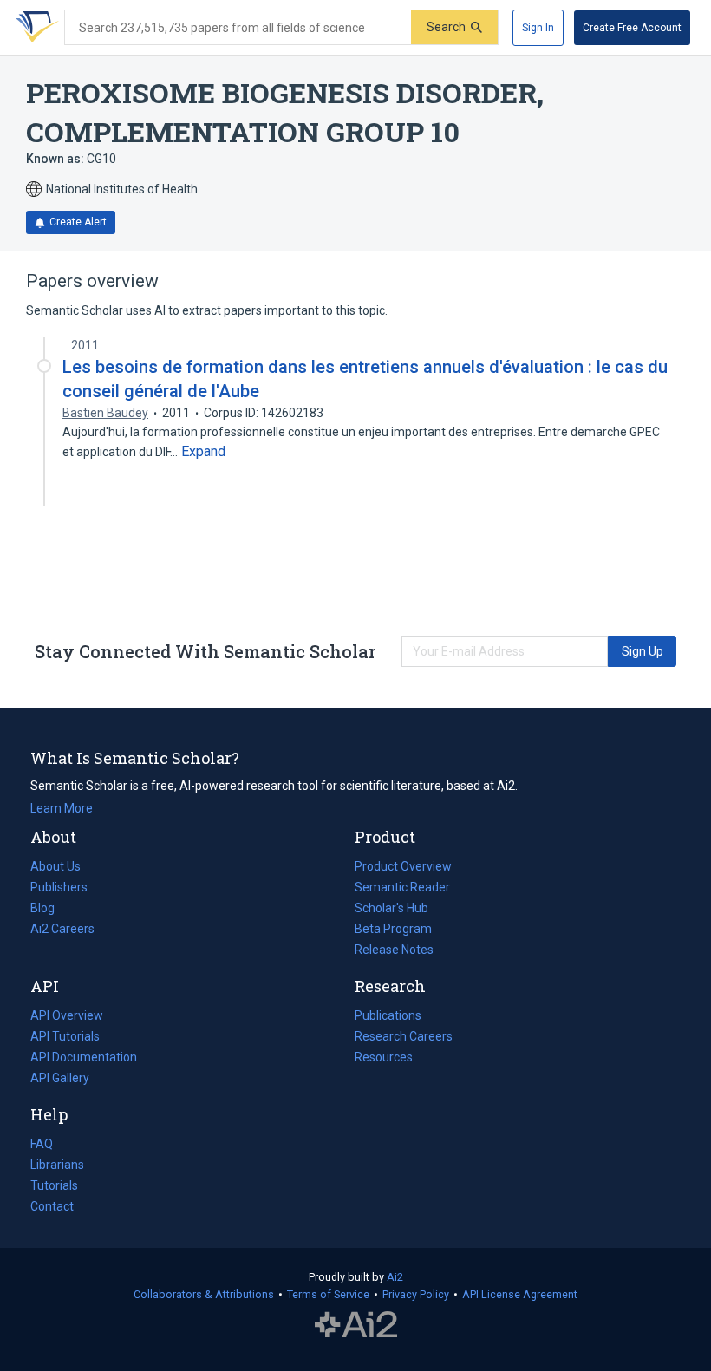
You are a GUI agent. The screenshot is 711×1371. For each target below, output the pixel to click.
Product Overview (403, 866)
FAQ (41, 1144)
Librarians (57, 1165)
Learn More (61, 808)
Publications (388, 1017)
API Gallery (59, 1078)
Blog (49, 909)
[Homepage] (33, 27)
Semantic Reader (402, 887)
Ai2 (395, 1276)
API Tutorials (65, 1036)
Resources (384, 1058)
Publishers (59, 887)
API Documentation (83, 1058)
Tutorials (54, 1185)
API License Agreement (519, 1294)
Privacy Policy (415, 1294)
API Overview (66, 1015)
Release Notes (394, 949)
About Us (55, 866)
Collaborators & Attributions (204, 1294)
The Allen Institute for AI (356, 1325)
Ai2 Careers (62, 930)
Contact (52, 1206)
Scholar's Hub (391, 908)
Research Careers (404, 1038)
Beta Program (393, 929)
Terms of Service (328, 1294)
